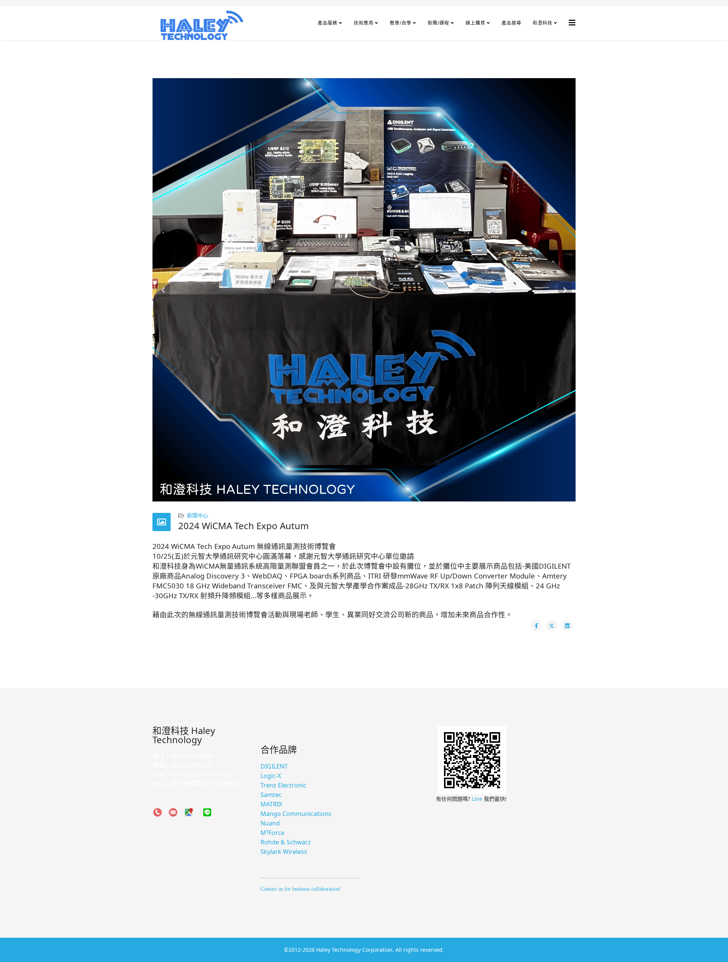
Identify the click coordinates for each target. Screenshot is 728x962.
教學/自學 (400, 23)
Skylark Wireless (283, 851)
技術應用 (363, 23)
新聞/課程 (438, 23)
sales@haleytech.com (201, 774)
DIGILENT (274, 766)
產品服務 (327, 23)
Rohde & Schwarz (285, 842)
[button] (163, 290)
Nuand (270, 823)
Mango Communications (295, 814)
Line (478, 798)
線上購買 (475, 23)
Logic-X (270, 776)
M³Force (272, 832)
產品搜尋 (511, 23)
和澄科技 (542, 23)
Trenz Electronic (283, 785)
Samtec (271, 795)
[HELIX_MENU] (572, 22)
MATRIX (271, 804)
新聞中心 (197, 515)
